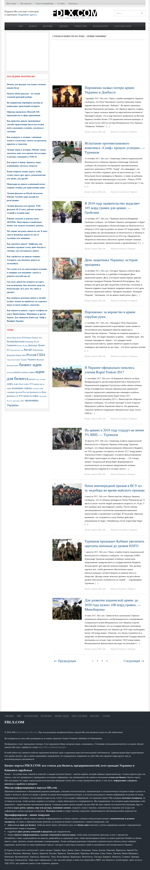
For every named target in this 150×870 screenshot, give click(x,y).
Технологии (31, 716)
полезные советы (22, 388)
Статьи (106, 716)
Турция (24, 359)
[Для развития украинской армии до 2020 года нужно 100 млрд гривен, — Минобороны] (67, 608)
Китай (28, 350)
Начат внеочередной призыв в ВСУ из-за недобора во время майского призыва (115, 487)
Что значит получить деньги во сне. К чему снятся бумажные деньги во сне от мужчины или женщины (27, 235)
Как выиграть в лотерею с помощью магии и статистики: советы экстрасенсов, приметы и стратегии (27, 141)
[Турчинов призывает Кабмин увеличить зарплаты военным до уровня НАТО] (67, 549)
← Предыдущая (65, 661)
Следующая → (134, 661)
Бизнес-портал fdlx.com (95, 131)
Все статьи (11, 3)
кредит (32, 379)
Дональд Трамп (36, 345)
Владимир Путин (32, 341)
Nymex (35, 337)
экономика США (18, 401)
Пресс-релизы (79, 716)
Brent (14, 337)
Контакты (73, 3)
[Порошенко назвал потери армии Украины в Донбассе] (67, 96)
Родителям (80, 26)
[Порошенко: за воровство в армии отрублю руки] (67, 320)
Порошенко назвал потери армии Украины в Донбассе (109, 89)
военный (10, 372)
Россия (31, 354)
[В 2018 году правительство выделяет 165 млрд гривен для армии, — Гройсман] (67, 211)
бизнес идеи (30, 364)
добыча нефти (28, 372)
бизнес (16, 365)
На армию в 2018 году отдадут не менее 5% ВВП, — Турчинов (114, 432)
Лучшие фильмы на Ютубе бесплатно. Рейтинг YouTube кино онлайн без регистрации (25, 197)
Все (21, 26)
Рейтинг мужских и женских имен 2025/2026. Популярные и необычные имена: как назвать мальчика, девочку (25, 222)
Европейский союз (16, 350)
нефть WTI (28, 384)
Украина (31, 359)
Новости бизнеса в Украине (123, 248)
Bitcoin (9, 338)
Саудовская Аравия (13, 360)
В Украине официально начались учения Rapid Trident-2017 (109, 369)
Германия (11, 345)
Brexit (19, 338)
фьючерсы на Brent (38, 392)
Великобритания (15, 341)
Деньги (33, 26)
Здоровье (48, 26)
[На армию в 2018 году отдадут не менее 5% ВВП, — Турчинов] (67, 438)
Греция (19, 345)
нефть (10, 383)
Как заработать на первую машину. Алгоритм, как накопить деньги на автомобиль (24, 260)
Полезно (94, 716)
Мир (19, 716)
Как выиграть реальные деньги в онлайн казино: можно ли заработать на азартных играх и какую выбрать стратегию (27, 301)
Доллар (25, 345)
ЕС (8, 349)
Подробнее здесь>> (27, 14)
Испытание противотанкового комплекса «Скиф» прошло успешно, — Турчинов (115, 148)
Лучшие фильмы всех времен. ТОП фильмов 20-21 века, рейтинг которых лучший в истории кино (25, 209)
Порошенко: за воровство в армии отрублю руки (110, 314)
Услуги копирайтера (44, 3)
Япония (10, 365)
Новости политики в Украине (124, 131)
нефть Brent (18, 384)
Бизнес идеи (62, 716)
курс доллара (40, 379)
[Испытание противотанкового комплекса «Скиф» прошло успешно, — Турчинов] (67, 151)
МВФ (24, 355)
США (41, 354)
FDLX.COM (14, 722)
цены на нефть (31, 395)
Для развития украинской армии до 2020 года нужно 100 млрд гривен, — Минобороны (113, 604)
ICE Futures (26, 337)
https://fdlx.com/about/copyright (52, 747)
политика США (37, 388)
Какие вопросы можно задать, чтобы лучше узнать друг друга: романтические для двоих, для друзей (26, 175)
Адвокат (63, 26)
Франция (40, 359)
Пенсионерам (100, 26)
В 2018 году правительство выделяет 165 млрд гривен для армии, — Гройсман (112, 208)
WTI (40, 337)
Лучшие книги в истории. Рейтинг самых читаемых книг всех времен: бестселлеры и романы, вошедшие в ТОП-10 (26, 153)
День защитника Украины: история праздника (111, 262)
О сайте (61, 3)
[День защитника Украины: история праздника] (67, 268)
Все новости (26, 3)
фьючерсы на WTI (15, 395)
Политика (46, 716)
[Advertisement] (98, 63)
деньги (17, 372)
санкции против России (18, 392)
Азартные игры (122, 26)
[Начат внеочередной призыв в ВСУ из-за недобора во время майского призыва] (67, 494)
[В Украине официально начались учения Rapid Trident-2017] (67, 375)
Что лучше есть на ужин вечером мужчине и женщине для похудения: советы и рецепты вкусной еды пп (27, 272)
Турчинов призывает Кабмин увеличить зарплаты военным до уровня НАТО (114, 543)
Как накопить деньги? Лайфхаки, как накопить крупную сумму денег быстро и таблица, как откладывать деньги (26, 247)
